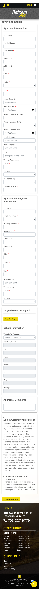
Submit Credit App (10, 499)
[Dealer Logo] (19, 13)
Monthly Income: (10, 223)
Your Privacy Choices (24, 580)
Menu (29, 5)
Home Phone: (9, 145)
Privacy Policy (9, 569)
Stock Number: (9, 342)
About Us (7, 563)
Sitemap (16, 580)
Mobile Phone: (9, 137)
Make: (5, 357)
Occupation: (8, 231)
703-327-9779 (19, 520)
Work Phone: (8, 279)
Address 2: (7, 66)
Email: (5, 152)
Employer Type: (9, 216)
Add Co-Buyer (11, 319)
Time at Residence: (11, 160)
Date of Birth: (9, 107)
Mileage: (6, 387)
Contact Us (8, 566)
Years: (6, 163)
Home (5, 561)
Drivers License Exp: (11, 129)
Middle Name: (9, 43)
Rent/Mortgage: (10, 186)
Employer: (7, 208)
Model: (6, 365)
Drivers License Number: (13, 114)
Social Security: (9, 99)
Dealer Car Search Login (19, 579)
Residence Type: (10, 179)
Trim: (5, 372)
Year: (5, 349)
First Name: (8, 35)
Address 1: (7, 58)
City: (5, 73)
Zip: (5, 90)
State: (5, 82)
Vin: (5, 380)
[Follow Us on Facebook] (19, 576)
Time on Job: (8, 287)
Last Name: (8, 51)
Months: (6, 171)
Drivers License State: (12, 122)
